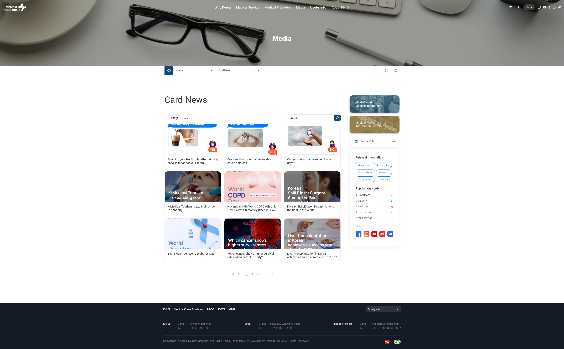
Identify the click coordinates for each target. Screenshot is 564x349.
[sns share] (395, 70)
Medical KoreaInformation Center (367, 124)
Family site (374, 309)
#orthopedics (382, 165)
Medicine (362, 206)
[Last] (271, 273)
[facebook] (549, 7)
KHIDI (166, 309)
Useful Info (318, 7)
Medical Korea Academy (188, 309)
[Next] (265, 273)
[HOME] (168, 70)
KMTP (221, 309)
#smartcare (384, 179)
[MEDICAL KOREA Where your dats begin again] (14, 7)
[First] (232, 273)
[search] (518, 7)
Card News (224, 70)
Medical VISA (367, 141)
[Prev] (238, 273)
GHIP (232, 309)
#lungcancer (364, 165)
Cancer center (365, 212)
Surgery (361, 200)
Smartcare (363, 195)
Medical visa (364, 217)
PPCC (210, 309)
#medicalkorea (365, 172)
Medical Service (247, 7)
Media (300, 7)
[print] (386, 70)
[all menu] (510, 7)
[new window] (539, 7)
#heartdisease (365, 179)
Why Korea (223, 7)
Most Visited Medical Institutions (368, 104)
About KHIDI (340, 7)
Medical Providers (278, 7)
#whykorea (384, 172)
